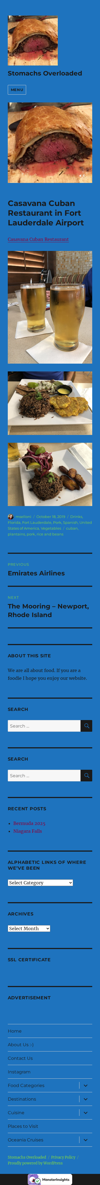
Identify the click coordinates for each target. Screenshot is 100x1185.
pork (31, 534)
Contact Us (20, 1058)
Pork (57, 522)
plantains (16, 534)
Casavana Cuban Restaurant (38, 239)
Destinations (22, 1099)
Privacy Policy (63, 1157)
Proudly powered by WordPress (35, 1163)
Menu (17, 89)
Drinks (76, 516)
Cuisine (16, 1112)
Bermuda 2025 (29, 823)
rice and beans (50, 534)
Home (15, 1031)
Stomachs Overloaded (45, 73)
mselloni (23, 516)
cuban (72, 528)
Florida (14, 522)
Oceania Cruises (25, 1140)
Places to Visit (23, 1126)
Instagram (19, 1072)
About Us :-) (21, 1044)
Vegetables (51, 528)
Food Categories (26, 1085)
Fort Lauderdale (36, 522)
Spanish (70, 522)
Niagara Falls (27, 831)
